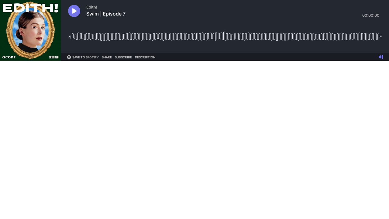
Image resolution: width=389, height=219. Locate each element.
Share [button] (107, 57)
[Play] (74, 11)
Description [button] (145, 57)
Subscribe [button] (123, 57)
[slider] (225, 34)
